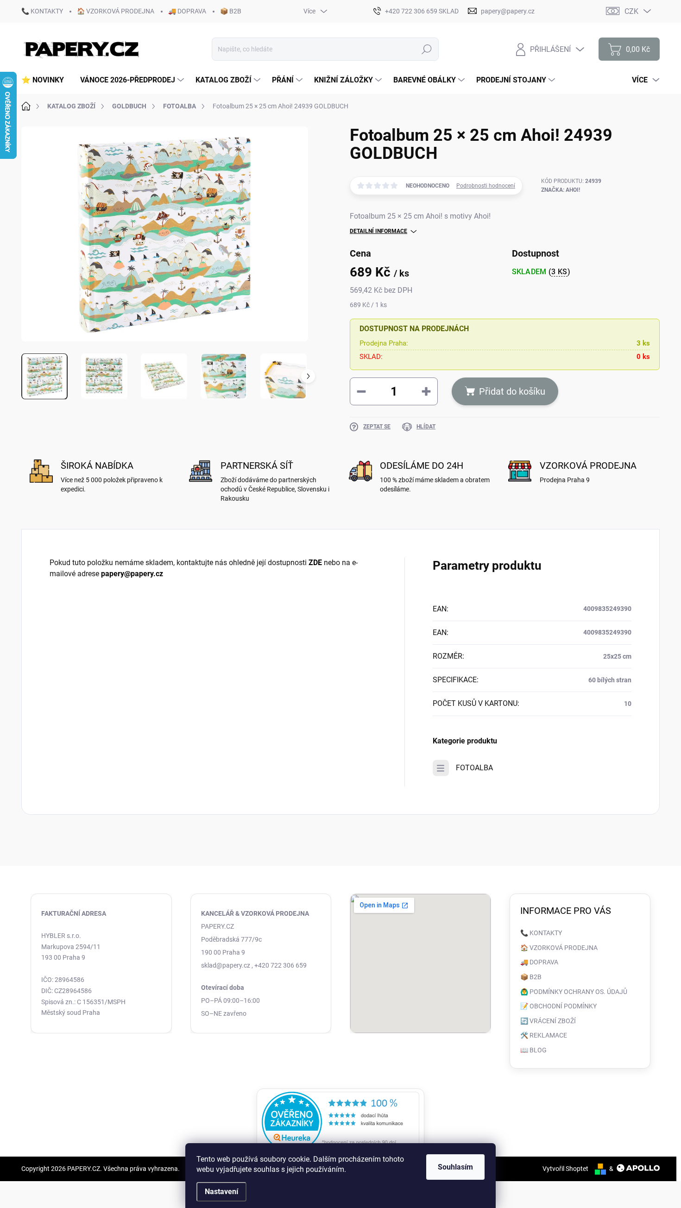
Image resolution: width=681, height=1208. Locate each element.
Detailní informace (378, 231)
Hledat (426, 49)
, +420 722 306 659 (279, 965)
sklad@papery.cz (225, 965)
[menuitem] (46, 80)
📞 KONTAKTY (42, 11)
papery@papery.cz (132, 573)
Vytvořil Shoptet (565, 1168)
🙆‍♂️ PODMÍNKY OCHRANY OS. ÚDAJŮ (573, 991)
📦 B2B (230, 11)
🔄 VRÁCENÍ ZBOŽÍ (548, 1021)
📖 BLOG (533, 1050)
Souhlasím (455, 1167)
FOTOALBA (474, 767)
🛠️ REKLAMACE (543, 1035)
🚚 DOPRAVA (187, 11)
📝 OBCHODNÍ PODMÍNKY (558, 1006)
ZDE (315, 562)
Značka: (560, 190)
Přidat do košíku (512, 391)
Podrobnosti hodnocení (485, 185)
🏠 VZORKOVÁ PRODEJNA (115, 11)
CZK (631, 11)
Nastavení (221, 1191)
